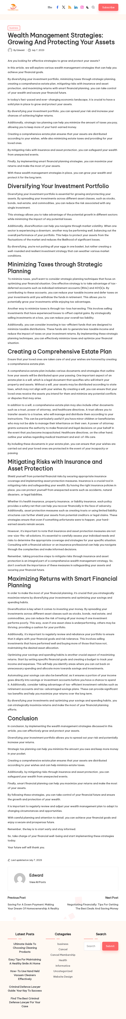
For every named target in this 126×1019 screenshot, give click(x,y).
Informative (63, 965)
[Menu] (50, 7)
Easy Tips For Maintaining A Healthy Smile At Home (25, 961)
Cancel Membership (62, 955)
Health (63, 960)
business (14, 28)
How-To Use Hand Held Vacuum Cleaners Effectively (24, 975)
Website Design (63, 976)
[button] (108, 7)
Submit (110, 946)
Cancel (63, 949)
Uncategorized (62, 971)
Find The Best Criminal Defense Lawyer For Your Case (24, 1002)
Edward (36, 875)
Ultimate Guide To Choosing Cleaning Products (25, 947)
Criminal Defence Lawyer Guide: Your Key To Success (25, 988)
